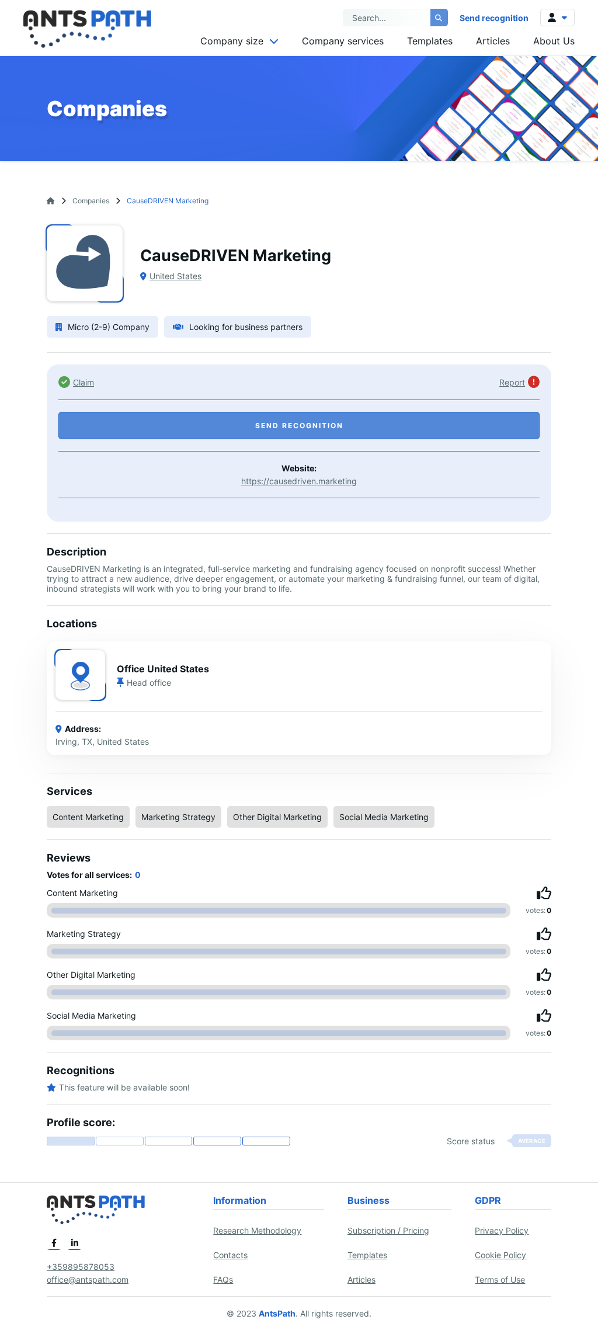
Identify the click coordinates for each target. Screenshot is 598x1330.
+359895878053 (80, 1267)
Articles (493, 41)
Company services (343, 41)
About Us (554, 41)
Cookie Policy (500, 1255)
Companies (90, 200)
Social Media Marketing (384, 817)
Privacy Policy (502, 1230)
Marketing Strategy (178, 817)
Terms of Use (500, 1279)
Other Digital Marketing (277, 817)
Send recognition (494, 18)
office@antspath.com (87, 1279)
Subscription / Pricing (388, 1230)
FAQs (223, 1279)
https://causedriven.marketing (299, 481)
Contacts (230, 1255)
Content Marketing (88, 817)
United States (175, 276)
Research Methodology (257, 1230)
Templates (430, 41)
